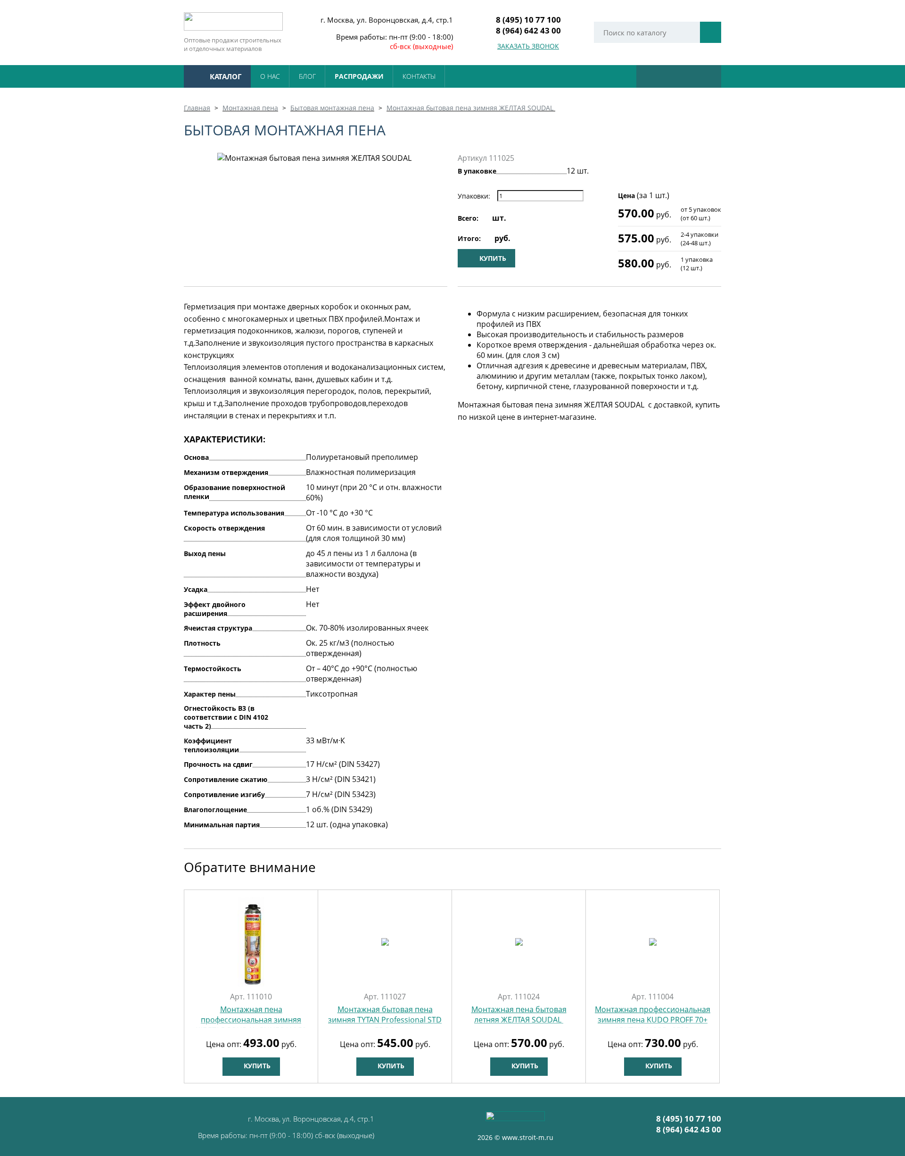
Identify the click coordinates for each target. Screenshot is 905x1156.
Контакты (419, 76)
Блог (307, 76)
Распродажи (359, 76)
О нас (270, 76)
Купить (256, 1065)
